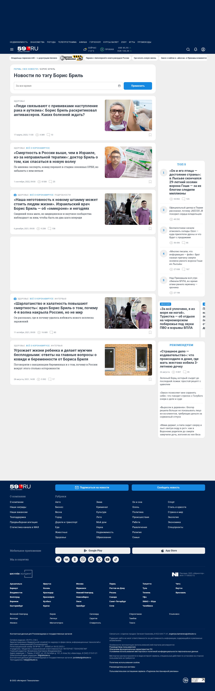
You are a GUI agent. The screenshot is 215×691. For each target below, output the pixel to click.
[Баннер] (71, 58)
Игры (132, 42)
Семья (135, 537)
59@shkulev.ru (44, 655)
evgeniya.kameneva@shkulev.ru (182, 634)
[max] (91, 559)
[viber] (83, 559)
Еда (57, 527)
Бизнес (59, 507)
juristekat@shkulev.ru (82, 658)
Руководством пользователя (122, 647)
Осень (135, 507)
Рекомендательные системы (122, 667)
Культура (101, 512)
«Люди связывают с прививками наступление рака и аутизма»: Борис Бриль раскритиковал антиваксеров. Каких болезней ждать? (56, 110)
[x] (99, 559)
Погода (51, 42)
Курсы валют (111, 42)
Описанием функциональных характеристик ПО (130, 649)
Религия (136, 532)
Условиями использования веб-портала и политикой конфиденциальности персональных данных (153, 651)
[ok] (75, 559)
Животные (61, 532)
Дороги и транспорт (66, 522)
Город (58, 517)
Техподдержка (18, 517)
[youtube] (107, 559)
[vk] (66, 559)
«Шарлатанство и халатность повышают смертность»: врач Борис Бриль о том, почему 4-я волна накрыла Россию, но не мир (56, 308)
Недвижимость (19, 42)
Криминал (102, 507)
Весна (58, 512)
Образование (103, 537)
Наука (99, 527)
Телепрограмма (67, 42)
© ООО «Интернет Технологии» (24, 680)
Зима (99, 502)
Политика (137, 512)
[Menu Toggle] (12, 49)
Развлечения (139, 527)
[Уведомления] (195, 49)
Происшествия (140, 517)
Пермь (17, 69)
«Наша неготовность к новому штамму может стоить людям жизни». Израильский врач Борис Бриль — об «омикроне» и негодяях (56, 204)
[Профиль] (203, 49)
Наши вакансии (19, 512)
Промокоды (144, 42)
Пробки (107, 49)
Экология (173, 517)
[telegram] (58, 559)
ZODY (124, 42)
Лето (99, 517)
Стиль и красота (177, 507)
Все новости (30, 69)
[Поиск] (188, 49)
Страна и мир (175, 512)
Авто (58, 502)
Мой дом (101, 522)
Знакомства (37, 42)
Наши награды (18, 507)
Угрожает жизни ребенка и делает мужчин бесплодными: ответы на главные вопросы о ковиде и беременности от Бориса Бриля (55, 354)
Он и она (137, 502)
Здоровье (60, 537)
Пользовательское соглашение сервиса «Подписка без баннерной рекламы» (144, 671)
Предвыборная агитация (23, 522)
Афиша (83, 42)
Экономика (174, 522)
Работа (136, 522)
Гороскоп (95, 42)
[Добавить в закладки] (150, 135)
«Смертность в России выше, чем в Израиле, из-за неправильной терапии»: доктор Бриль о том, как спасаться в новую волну (56, 157)
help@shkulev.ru (30, 660)
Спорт (171, 502)
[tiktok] (116, 559)
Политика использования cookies (124, 662)
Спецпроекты (175, 527)
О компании (16, 502)
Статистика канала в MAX (24, 527)
